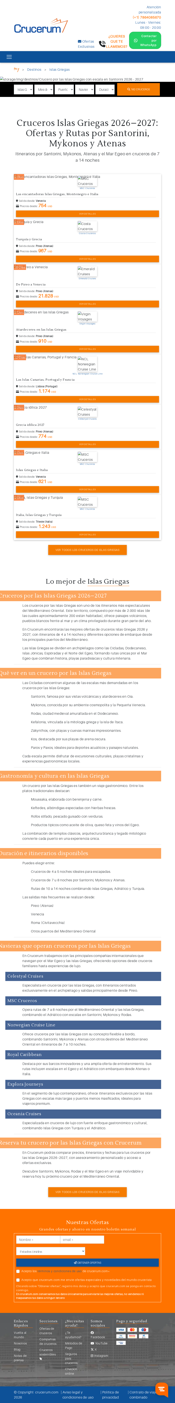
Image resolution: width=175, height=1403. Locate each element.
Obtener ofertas (89, 1262)
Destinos (34, 69)
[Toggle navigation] (9, 57)
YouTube (101, 1343)
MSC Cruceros (87, 188)
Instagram (100, 1355)
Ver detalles (87, 213)
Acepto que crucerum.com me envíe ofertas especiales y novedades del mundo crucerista (86, 1280)
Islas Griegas (59, 69)
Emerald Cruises (87, 278)
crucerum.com (46, 1392)
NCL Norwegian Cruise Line (88, 373)
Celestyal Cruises (87, 419)
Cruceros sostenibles (47, 1352)
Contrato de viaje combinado (143, 1394)
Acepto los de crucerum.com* (65, 1271)
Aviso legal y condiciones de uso (78, 1394)
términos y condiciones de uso (60, 1271)
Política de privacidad (110, 1394)
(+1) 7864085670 (147, 17)
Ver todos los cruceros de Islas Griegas (87, 550)
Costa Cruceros (87, 233)
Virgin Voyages (87, 323)
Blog (17, 1349)
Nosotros (20, 1343)
